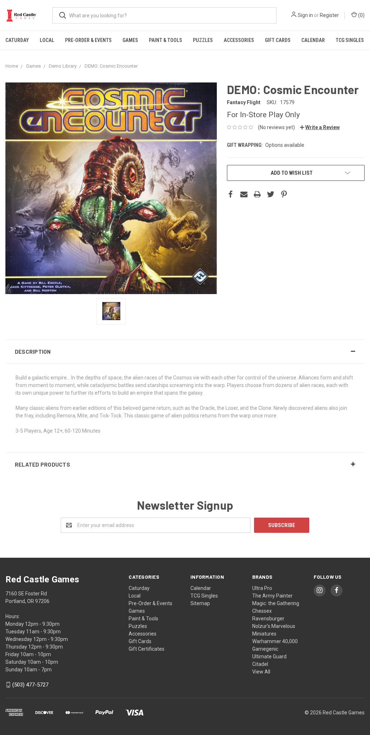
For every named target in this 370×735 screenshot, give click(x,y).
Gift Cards (278, 40)
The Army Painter (272, 596)
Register (329, 15)
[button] (185, 351)
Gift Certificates (146, 649)
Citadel (260, 664)
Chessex (262, 611)
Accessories (239, 40)
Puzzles (203, 40)
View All (261, 672)
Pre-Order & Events (88, 40)
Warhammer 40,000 (275, 641)
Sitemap (200, 603)
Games (130, 40)
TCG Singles (350, 40)
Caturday (17, 40)
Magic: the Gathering (275, 603)
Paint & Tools (165, 40)
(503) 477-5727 (30, 684)
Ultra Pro (262, 588)
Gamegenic (265, 649)
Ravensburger (268, 618)
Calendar (313, 40)
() (361, 15)
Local (47, 40)
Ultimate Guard (269, 656)
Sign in (305, 15)
